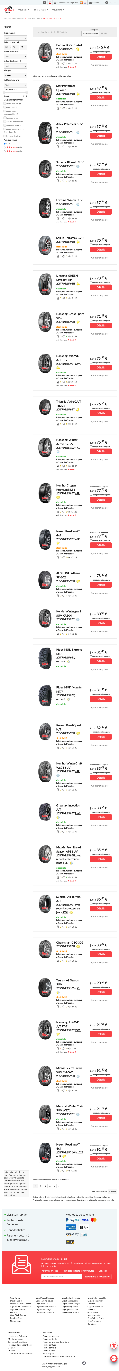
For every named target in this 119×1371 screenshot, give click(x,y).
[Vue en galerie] (105, 33)
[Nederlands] (85, 2)
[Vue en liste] (102, 33)
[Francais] (81, 2)
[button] (114, 1345)
